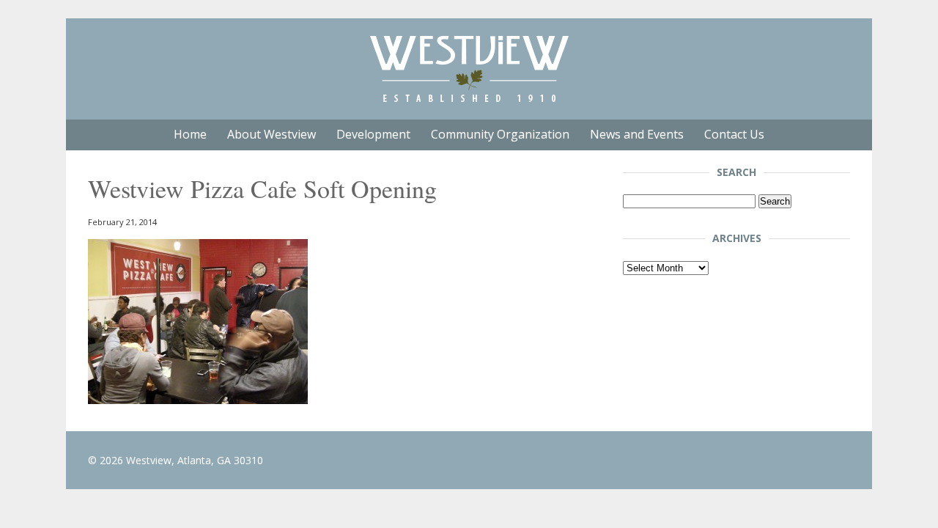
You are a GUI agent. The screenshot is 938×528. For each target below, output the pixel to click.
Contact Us (734, 134)
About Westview (271, 134)
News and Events (637, 134)
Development (373, 134)
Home (190, 134)
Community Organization (500, 134)
